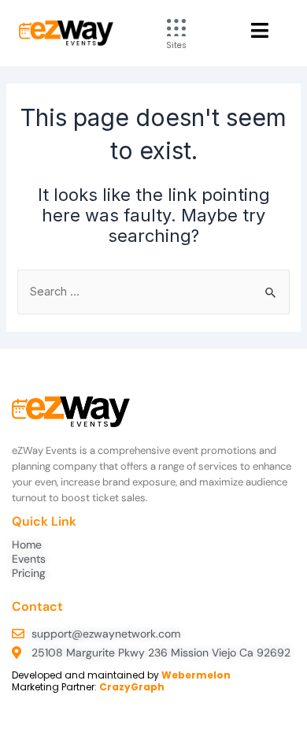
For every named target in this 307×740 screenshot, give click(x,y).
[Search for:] (153, 291)
